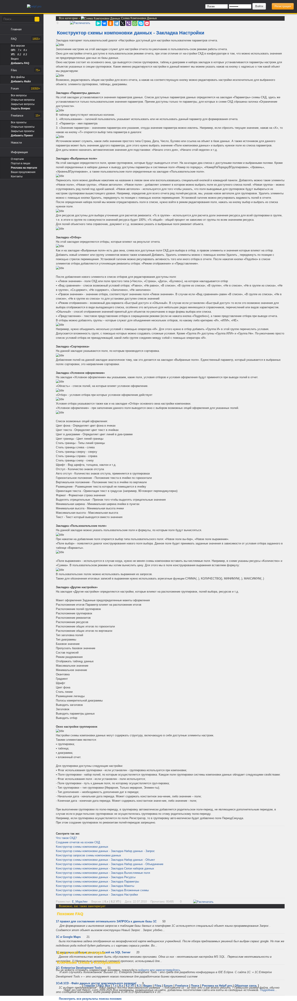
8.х (121, 985)
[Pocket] (147, 23)
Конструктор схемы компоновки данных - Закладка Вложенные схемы (102, 890)
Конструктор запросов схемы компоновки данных (88, 855)
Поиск (195, 985)
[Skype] (140, 23)
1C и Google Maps (68, 936)
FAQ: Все (104, 985)
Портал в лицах (20, 163)
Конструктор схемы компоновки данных (82, 846)
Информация (19, 152)
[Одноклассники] (110, 23)
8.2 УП (130, 985)
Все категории (68, 18)
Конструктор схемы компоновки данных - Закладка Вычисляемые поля (103, 872)
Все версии (18, 45)
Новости (16, 142)
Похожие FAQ (70, 914)
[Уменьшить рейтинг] (58, 23)
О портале (17, 159)
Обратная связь (246, 985)
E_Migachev (80, 901)
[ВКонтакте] (104, 23)
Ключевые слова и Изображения (88, 962)
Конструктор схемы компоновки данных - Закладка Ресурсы (95, 877)
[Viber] (128, 23)
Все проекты (19, 122)
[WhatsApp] (134, 23)
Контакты (17, 176)
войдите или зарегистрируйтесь (159, 970)
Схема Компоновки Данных (138, 18)
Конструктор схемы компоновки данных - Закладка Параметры (97, 881)
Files (25, 70)
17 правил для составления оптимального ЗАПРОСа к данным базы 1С (106, 921)
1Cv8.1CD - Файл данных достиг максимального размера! (96, 983)
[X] (122, 23)
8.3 (25, 54)
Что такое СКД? (66, 838)
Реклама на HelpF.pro (217, 985)
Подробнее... (268, 990)
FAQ (25, 39)
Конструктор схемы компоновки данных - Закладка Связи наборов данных (105, 868)
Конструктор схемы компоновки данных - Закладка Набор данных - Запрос (105, 851)
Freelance (25, 115)
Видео (15, 58)
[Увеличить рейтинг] (56, 23)
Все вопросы (19, 95)
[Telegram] (116, 23)
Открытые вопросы (23, 99)
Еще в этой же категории (81, 952)
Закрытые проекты (22, 131)
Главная (16, 29)
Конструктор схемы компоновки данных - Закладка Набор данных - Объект (105, 859)
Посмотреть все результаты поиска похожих (90, 998)
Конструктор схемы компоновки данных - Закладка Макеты (95, 886)
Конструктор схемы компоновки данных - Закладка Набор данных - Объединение (109, 864)
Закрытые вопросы (23, 104)
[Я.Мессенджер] (98, 23)
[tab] (170, 914)
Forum (25, 88)
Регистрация (283, 6)
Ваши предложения (23, 172)
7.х (19, 50)
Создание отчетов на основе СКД (78, 842)
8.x (25, 50)
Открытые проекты (23, 126)
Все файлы (18, 77)
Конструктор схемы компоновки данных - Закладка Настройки (97, 894)
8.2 (19, 54)
